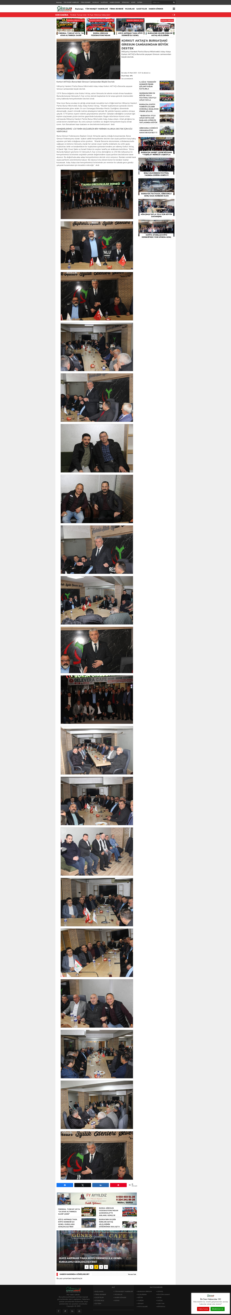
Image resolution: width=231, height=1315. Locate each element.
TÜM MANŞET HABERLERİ (71, 2)
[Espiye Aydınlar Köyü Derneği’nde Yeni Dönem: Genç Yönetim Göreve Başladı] (156, 222)
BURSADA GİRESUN (145, 1291)
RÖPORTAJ (161, 1307)
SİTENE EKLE (125, 2)
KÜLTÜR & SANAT (163, 1294)
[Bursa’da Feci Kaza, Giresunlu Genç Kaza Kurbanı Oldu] (156, 181)
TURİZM (140, 1300)
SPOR (159, 1297)
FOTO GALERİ (142, 1307)
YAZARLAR (95, 2)
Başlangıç (59, 2)
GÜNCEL (160, 1291)
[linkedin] (72, 1311)
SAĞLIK (160, 1300)
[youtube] (79, 1311)
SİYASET (141, 1304)
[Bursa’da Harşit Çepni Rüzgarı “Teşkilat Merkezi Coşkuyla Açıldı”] (156, 140)
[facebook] (58, 1311)
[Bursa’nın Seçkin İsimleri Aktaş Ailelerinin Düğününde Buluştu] (160, 21)
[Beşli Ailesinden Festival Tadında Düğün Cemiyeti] (156, 160)
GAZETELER (104, 2)
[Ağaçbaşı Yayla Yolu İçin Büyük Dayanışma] (156, 202)
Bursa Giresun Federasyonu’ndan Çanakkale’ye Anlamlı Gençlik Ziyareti (97, 15)
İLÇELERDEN (142, 1294)
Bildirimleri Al (217, 1309)
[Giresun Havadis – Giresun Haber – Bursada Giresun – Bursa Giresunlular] (210, 1296)
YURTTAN (160, 1304)
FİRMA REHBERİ (85, 2)
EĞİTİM (140, 1297)
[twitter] (65, 1311)
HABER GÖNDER (115, 2)
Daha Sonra (203, 1309)
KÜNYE (133, 2)
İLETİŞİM (139, 2)
